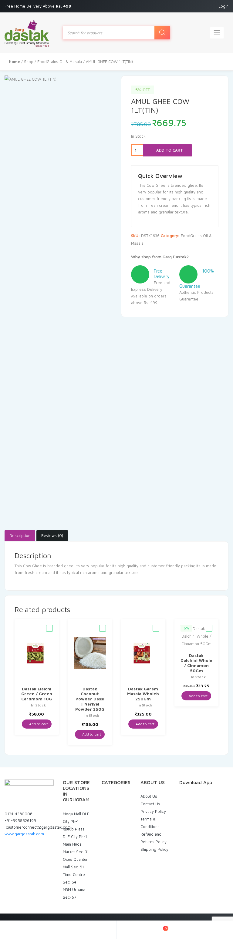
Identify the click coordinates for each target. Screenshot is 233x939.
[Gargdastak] (27, 32)
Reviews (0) (52, 535)
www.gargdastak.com (24, 833)
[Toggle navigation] (217, 33)
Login (223, 6)
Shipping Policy (154, 849)
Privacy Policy (153, 811)
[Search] (162, 32)
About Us (148, 796)
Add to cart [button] (38, 724)
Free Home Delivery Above (39, 6)
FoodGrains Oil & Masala (59, 61)
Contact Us (150, 803)
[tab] (20, 535)
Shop (28, 61)
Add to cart (169, 150)
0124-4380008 (18, 813)
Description (19, 535)
